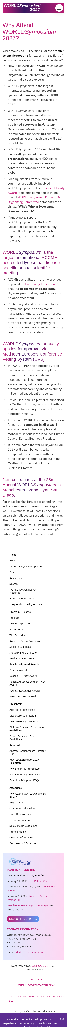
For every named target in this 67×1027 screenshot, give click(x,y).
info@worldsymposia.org (29, 952)
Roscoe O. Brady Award (23, 675)
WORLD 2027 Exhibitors (24, 761)
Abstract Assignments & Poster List (27, 752)
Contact (13, 572)
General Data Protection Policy (36, 985)
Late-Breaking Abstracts (23, 721)
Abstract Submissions (22, 709)
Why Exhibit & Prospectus (24, 768)
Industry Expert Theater (23, 652)
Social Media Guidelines (23, 825)
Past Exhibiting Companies (25, 774)
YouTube (46, 996)
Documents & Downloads (24, 843)
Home (12, 554)
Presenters (15, 704)
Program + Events (20, 611)
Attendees (15, 787)
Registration (16, 802)
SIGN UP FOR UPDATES (23, 918)
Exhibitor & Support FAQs (24, 780)
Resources (15, 578)
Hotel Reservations (20, 814)
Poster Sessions (18, 629)
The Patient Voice (19, 635)
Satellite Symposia (20, 646)
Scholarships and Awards (24, 664)
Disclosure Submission (22, 715)
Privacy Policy (36, 979)
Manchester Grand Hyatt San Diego (27, 905)
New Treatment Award (22, 696)
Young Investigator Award (24, 690)
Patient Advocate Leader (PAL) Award (27, 683)
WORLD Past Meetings (23, 591)
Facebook (58, 996)
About (12, 560)
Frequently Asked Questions (25, 604)
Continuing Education (22, 808)
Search (13, 583)
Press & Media (17, 831)
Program (14, 617)
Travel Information (20, 820)
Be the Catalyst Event (21, 658)
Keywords (15, 745)
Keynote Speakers (19, 623)
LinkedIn (21, 996)
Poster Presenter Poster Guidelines (23, 737)
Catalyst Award (18, 670)
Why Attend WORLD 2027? (27, 795)
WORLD (41, 966)
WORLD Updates (25, 566)
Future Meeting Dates (21, 598)
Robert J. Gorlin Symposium (25, 641)
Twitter (33, 996)
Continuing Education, (40, 284)
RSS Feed (10, 998)
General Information (21, 837)
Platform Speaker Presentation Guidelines (27, 729)
